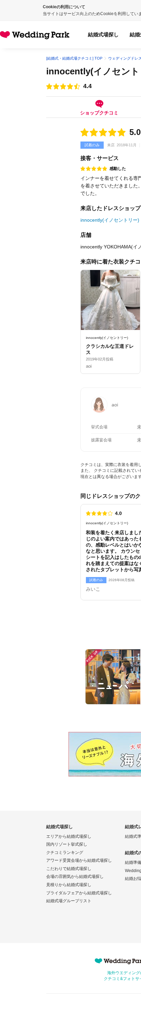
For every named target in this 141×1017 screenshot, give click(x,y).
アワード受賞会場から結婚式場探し (79, 860)
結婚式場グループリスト (68, 900)
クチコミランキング (64, 852)
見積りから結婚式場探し (68, 884)
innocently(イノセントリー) (109, 220)
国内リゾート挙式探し (66, 844)
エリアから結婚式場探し (68, 836)
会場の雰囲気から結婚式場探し (75, 876)
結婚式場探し (103, 34)
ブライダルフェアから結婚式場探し (79, 893)
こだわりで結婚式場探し (68, 868)
